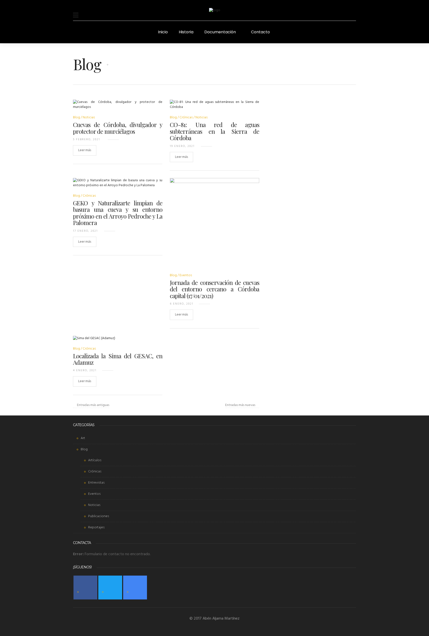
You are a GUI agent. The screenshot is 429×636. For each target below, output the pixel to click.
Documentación (220, 32)
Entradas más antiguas (93, 405)
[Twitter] (110, 587)
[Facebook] (85, 587)
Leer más (84, 150)
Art (83, 438)
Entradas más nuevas (240, 405)
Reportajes (96, 527)
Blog (76, 117)
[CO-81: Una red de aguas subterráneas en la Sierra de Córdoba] (214, 108)
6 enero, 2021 (181, 304)
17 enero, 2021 (85, 231)
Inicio (163, 32)
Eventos (185, 275)
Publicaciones (98, 516)
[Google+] (135, 587)
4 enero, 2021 (85, 370)
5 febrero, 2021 (86, 139)
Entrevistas (96, 483)
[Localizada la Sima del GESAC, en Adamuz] (94, 341)
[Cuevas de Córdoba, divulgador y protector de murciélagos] (117, 108)
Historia (186, 32)
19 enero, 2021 (182, 146)
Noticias (89, 117)
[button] (75, 11)
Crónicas (186, 117)
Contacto (260, 32)
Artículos (94, 460)
